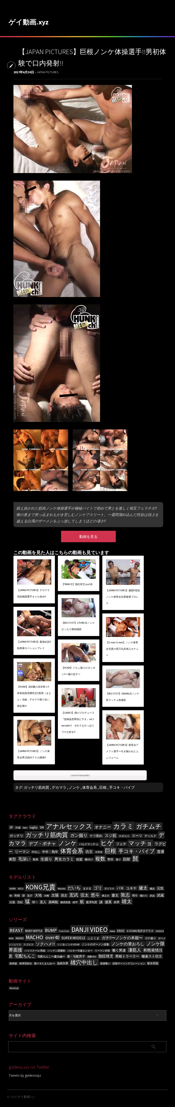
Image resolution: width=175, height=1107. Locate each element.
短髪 (79, 859)
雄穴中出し (84, 962)
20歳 (18, 827)
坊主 (89, 851)
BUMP (51, 930)
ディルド (150, 836)
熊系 (35, 859)
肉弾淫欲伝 (25, 963)
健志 (152, 888)
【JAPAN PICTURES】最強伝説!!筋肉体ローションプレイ (34, 645)
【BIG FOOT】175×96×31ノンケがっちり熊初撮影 (78, 626)
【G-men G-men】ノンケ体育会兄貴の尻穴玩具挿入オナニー (122, 649)
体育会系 (89, 787)
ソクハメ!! (45, 944)
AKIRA (13, 888)
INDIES (19, 938)
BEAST (16, 930)
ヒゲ (107, 843)
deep (112, 931)
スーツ (137, 836)
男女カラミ (64, 859)
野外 (110, 859)
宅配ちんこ (25, 956)
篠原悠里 (65, 902)
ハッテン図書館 (56, 950)
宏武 (73, 895)
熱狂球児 (105, 956)
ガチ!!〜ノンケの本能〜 (122, 937)
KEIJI (20, 888)
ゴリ (97, 888)
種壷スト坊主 (152, 956)
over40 (52, 937)
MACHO (34, 937)
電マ (118, 859)
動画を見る (88, 536)
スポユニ (124, 836)
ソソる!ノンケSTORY (68, 944)
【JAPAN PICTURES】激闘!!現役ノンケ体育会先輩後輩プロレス (123, 597)
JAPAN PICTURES (47, 72)
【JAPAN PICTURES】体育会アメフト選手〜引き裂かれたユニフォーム (122, 751)
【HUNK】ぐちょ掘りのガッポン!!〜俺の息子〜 (78, 671)
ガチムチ (149, 826)
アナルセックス (69, 826)
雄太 (127, 901)
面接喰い (105, 963)
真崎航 (53, 902)
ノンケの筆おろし (127, 944)
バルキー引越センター (80, 950)
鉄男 (116, 902)
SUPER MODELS (73, 938)
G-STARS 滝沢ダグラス (140, 931)
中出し (36, 852)
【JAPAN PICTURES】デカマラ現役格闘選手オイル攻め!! (33, 593)
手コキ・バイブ (122, 787)
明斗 (135, 895)
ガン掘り (79, 835)
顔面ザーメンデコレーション (129, 963)
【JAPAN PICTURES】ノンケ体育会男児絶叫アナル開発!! (33, 754)
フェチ (121, 844)
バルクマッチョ (88, 844)
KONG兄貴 (41, 887)
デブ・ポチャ (42, 844)
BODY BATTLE (34, 931)
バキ (120, 888)
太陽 (55, 895)
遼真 (108, 902)
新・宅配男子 (76, 956)
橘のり (143, 895)
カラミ (123, 826)
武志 (152, 895)
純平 (75, 902)
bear (25, 827)
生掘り (46, 859)
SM (42, 827)
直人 (43, 902)
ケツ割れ (96, 836)
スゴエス (28, 944)
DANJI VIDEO (89, 929)
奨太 (64, 895)
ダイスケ (109, 888)
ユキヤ (131, 888)
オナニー (103, 827)
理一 (35, 902)
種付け (89, 859)
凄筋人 (134, 950)
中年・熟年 (50, 852)
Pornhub (14, 988)
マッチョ (140, 843)
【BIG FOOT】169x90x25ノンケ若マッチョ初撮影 (122, 697)
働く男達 (119, 950)
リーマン (22, 851)
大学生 (99, 852)
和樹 (17, 895)
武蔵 (160, 895)
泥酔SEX (91, 956)
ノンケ (74, 787)
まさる (87, 888)
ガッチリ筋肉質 (36, 787)
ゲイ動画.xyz (29, 22)
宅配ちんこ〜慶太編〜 (51, 956)
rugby (34, 827)
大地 (38, 895)
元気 (160, 888)
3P (11, 827)
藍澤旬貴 (91, 902)
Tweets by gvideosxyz (25, 1075)
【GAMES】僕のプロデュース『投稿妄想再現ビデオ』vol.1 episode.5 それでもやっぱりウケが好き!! (78, 722)
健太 (143, 888)
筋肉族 (13, 963)
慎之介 (105, 895)
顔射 (126, 859)
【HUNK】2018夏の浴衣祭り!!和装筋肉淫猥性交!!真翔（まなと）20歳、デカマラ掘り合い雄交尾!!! (34, 696)
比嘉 (12, 902)
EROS (120, 931)
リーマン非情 (102, 950)
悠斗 (95, 895)
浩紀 (20, 902)
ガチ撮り (150, 938)
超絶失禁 (62, 963)
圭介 (30, 895)
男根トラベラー (127, 956)
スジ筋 (110, 835)
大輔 (46, 895)
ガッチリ (16, 836)
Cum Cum (64, 931)
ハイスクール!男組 (35, 950)
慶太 (115, 895)
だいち (74, 888)
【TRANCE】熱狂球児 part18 (77, 584)
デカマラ (59, 787)
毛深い (24, 859)
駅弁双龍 (152, 963)
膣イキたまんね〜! (44, 963)
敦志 (125, 895)
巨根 (103, 787)
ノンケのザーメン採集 (95, 944)
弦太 (84, 895)
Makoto (61, 888)
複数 (100, 858)
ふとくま (93, 938)
